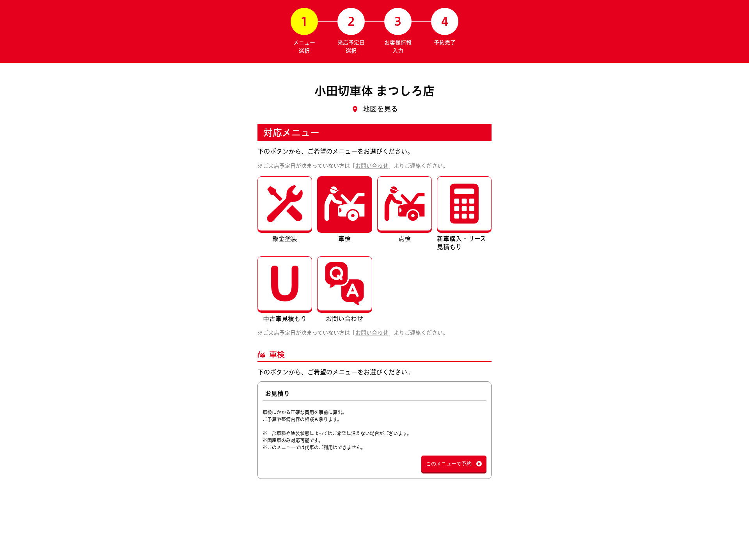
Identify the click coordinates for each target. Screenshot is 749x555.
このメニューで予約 (449, 463)
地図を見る (380, 108)
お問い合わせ (371, 165)
